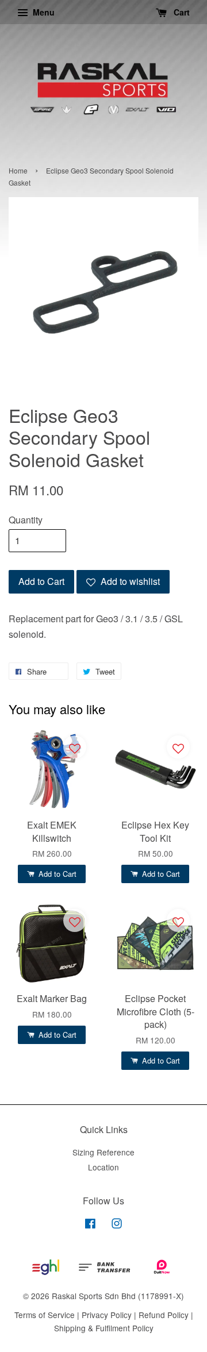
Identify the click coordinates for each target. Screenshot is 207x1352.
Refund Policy (164, 1314)
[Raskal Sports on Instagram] (116, 1225)
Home (18, 170)
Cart (180, 12)
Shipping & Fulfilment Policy (104, 1328)
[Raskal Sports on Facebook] (90, 1225)
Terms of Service (44, 1314)
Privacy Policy (107, 1314)
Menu (42, 12)
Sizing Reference (103, 1152)
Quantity (26, 519)
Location (103, 1167)
